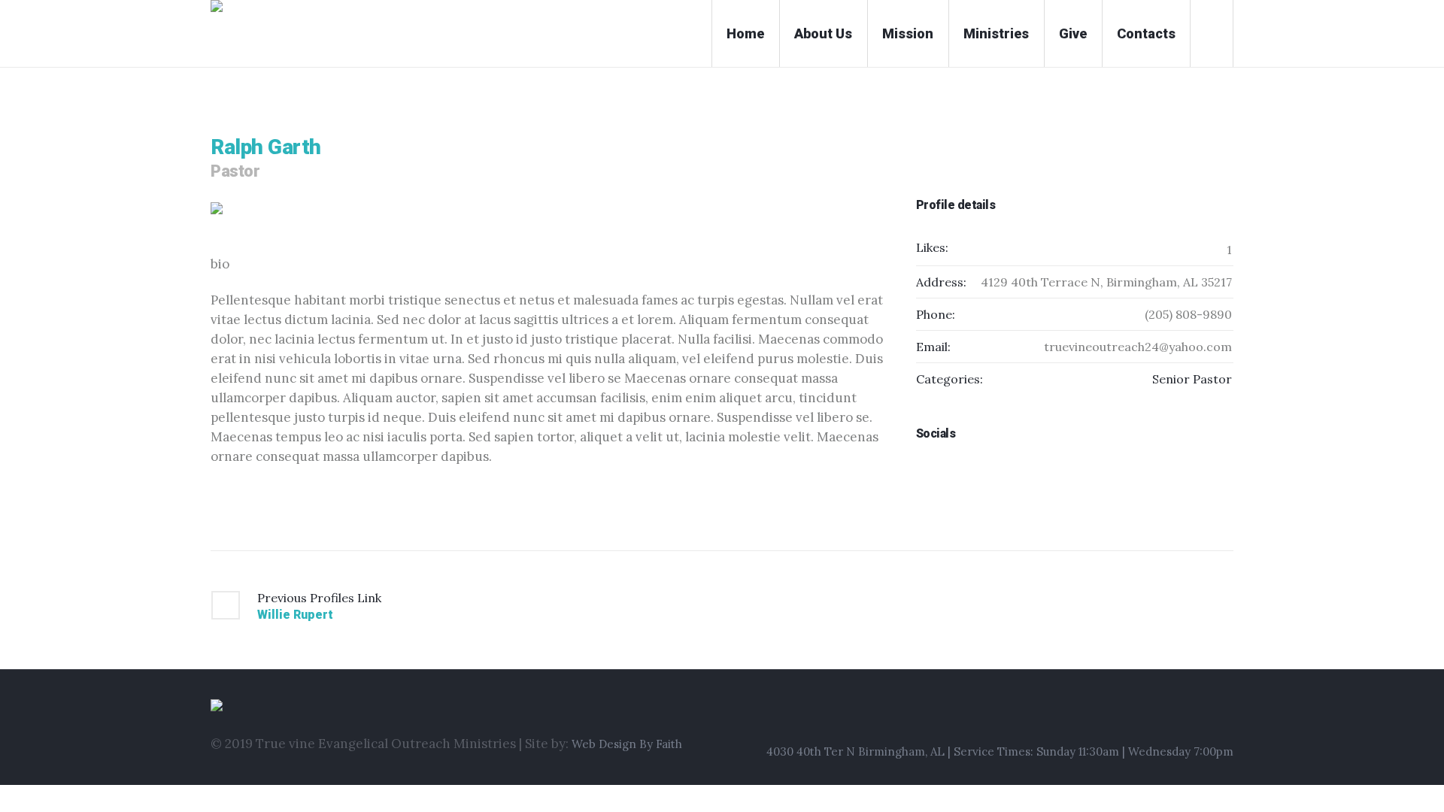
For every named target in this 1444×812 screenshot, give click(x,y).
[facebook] (949, 472)
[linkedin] (923, 472)
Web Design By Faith (627, 744)
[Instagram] (1196, 713)
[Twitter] (1223, 713)
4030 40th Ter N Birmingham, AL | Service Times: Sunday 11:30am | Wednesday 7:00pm (999, 751)
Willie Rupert (295, 614)
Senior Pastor (1192, 378)
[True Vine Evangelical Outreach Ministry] (446, 707)
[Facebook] (1168, 713)
